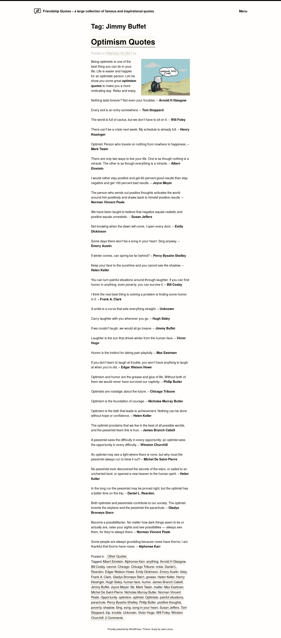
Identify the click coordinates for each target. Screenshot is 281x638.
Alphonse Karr (135, 561)
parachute (98, 602)
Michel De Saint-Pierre (107, 592)
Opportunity (109, 597)
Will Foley (163, 612)
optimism (125, 597)
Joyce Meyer (120, 586)
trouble (116, 612)
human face (132, 581)
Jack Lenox (167, 629)
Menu (243, 11)
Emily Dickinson (147, 571)
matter (158, 586)
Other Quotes (117, 556)
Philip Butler (147, 602)
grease (151, 576)
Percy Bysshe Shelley (122, 602)
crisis (159, 566)
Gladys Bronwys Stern (128, 576)
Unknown (129, 612)
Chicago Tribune (142, 566)
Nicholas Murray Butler (140, 592)
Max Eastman (173, 586)
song (127, 607)
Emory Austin (169, 571)
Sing (119, 607)
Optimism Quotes (123, 41)
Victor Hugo (146, 612)
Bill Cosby (98, 566)
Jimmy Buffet (100, 586)
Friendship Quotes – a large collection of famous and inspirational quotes (98, 11)
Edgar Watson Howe (119, 571)
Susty (154, 629)
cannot (111, 566)
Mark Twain (144, 586)
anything (152, 561)
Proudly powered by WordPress (124, 629)
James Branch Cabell (167, 581)
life (132, 586)
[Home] (37, 13)
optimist (138, 597)
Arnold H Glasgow (172, 561)
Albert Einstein (112, 561)
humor (146, 581)
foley (183, 571)
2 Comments (115, 617)
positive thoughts (169, 602)
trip (108, 612)
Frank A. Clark (101, 576)
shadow (108, 607)
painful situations (171, 597)
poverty (96, 607)
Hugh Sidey (114, 581)
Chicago (123, 566)
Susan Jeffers (169, 607)
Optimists (151, 597)
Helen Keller (166, 576)
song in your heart (145, 607)
